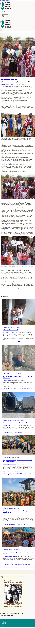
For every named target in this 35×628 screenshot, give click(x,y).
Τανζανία (18, 549)
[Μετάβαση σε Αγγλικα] (4, 11)
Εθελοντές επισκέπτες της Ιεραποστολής (10, 332)
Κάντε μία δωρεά (5, 17)
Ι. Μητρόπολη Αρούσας (7, 549)
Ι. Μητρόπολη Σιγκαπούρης (8, 373)
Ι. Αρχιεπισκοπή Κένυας (5, 79)
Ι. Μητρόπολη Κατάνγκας (8, 420)
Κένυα (16, 79)
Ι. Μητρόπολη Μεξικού (7, 327)
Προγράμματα (5, 14)
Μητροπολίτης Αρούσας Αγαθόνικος (10, 556)
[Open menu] (1, 29)
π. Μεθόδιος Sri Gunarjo (7, 380)
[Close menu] (0, 619)
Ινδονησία (16, 373)
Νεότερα (17, 457)
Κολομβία (18, 327)
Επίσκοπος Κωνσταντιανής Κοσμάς (9, 425)
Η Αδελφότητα (5, 12)
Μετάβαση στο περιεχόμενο (5, 0)
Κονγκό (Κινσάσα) (20, 420)
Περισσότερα (10, 341)
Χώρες (3, 15)
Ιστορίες (12, 79)
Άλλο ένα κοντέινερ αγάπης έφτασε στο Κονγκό (16, 423)
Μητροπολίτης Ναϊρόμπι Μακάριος (7, 84)
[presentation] (18, 312)
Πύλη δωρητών (5, 16)
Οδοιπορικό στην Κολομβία (10, 330)
